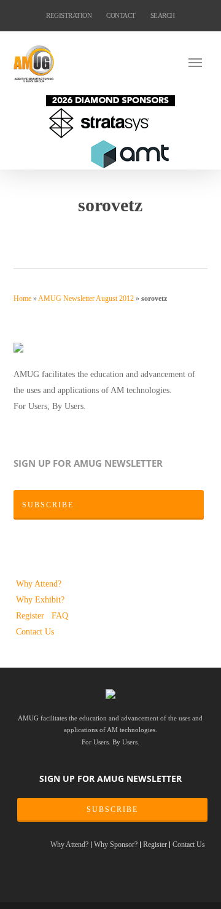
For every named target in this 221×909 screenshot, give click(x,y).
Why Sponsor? (116, 844)
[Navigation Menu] (198, 62)
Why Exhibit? (40, 599)
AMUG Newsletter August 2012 (86, 298)
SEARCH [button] (162, 15)
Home (22, 298)
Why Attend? (38, 583)
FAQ (60, 615)
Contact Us (35, 631)
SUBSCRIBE (112, 809)
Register (31, 615)
